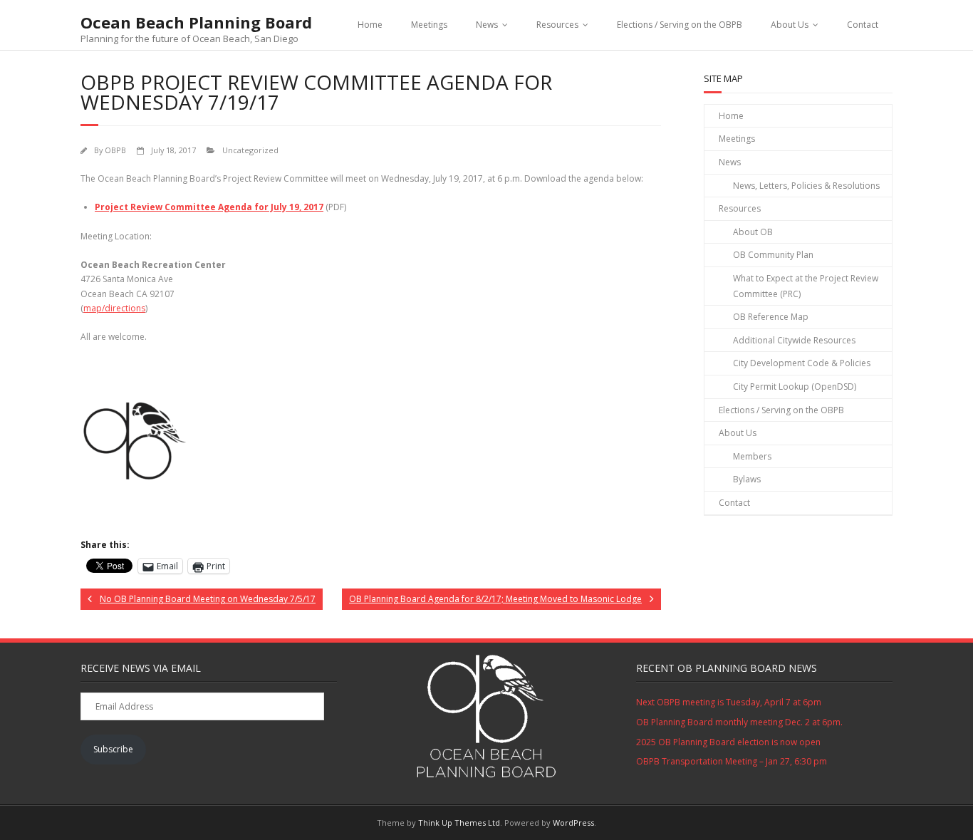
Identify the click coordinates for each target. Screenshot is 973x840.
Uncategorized (250, 150)
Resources (557, 25)
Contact (862, 25)
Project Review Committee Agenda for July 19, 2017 (209, 207)
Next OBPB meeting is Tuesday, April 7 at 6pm (728, 702)
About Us (789, 25)
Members (752, 456)
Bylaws (747, 479)
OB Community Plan (773, 255)
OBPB (115, 150)
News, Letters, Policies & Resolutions (806, 186)
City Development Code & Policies (801, 363)
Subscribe (113, 749)
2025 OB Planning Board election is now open (728, 742)
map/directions (114, 308)
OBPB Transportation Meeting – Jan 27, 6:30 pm (731, 761)
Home (370, 25)
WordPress (573, 822)
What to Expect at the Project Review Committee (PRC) (805, 286)
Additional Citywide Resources (794, 340)
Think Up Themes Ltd (459, 822)
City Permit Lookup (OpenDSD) (794, 386)
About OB (753, 232)
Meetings (429, 25)
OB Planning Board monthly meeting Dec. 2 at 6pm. (739, 722)
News (487, 25)
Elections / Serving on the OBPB (679, 25)
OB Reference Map (770, 317)
